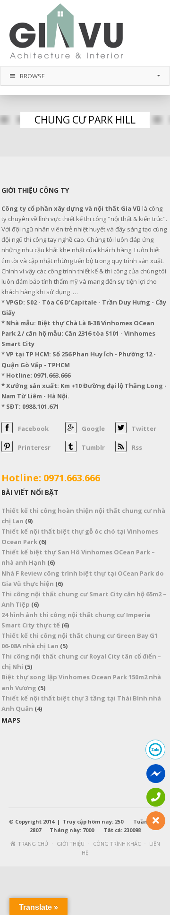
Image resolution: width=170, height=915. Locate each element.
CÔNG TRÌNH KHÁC (117, 843)
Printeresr (34, 447)
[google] (70, 431)
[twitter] (121, 431)
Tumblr (93, 447)
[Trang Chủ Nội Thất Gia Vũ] (66, 32)
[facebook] (7, 431)
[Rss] (121, 449)
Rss (137, 447)
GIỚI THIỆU (71, 843)
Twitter (144, 428)
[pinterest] (7, 449)
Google (93, 428)
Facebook (33, 428)
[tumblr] (70, 449)
